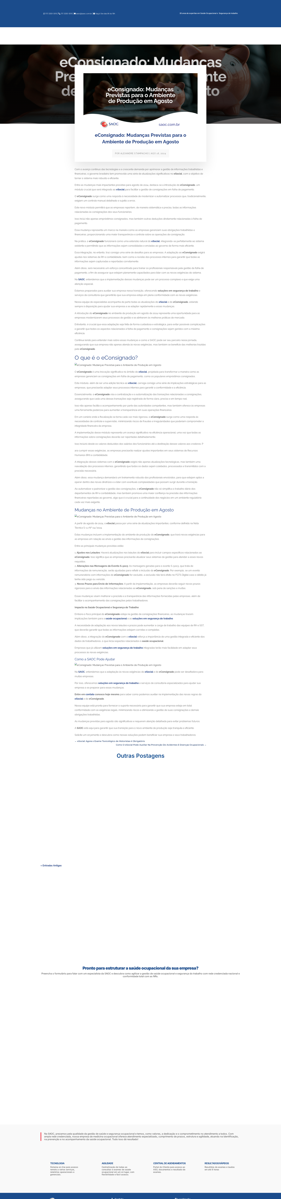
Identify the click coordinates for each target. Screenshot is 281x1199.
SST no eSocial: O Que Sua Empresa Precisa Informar (71, 810)
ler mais (47, 787)
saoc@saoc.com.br (84, 13)
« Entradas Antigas (51, 865)
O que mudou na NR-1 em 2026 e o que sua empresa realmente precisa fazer (84, 775)
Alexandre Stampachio (134, 153)
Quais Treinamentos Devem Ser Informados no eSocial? (72, 841)
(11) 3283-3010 (51, 13)
